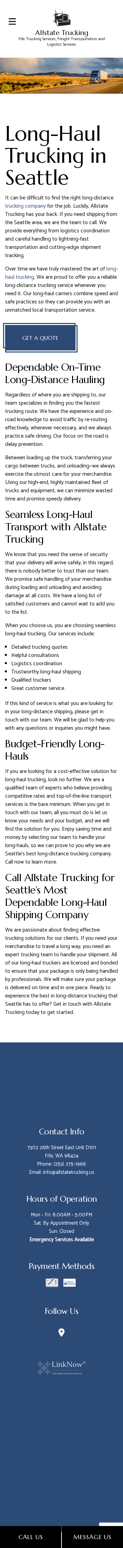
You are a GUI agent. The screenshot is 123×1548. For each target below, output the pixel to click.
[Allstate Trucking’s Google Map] (61, 1334)
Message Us (92, 1537)
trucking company (25, 206)
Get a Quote (40, 337)
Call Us (30, 1537)
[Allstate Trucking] (61, 17)
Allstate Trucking (61, 33)
